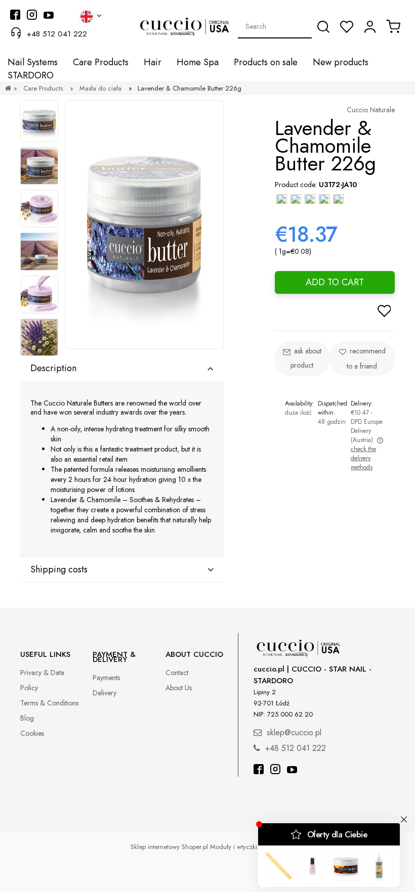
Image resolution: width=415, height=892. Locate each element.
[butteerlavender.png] (39, 294)
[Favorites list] (346, 26)
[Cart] (393, 26)
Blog (27, 718)
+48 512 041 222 (57, 33)
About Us (178, 688)
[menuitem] (32, 62)
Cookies (32, 733)
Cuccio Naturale (371, 110)
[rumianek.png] (39, 166)
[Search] (323, 26)
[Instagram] (275, 770)
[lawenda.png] (39, 251)
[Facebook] (259, 770)
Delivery (104, 693)
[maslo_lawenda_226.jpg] (39, 121)
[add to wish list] (384, 312)
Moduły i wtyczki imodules (247, 847)
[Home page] (8, 88)
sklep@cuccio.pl (294, 732)
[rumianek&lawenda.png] (39, 208)
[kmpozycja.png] (39, 337)
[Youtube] (292, 770)
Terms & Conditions (49, 703)
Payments (106, 678)
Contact (176, 672)
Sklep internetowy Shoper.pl (169, 847)
